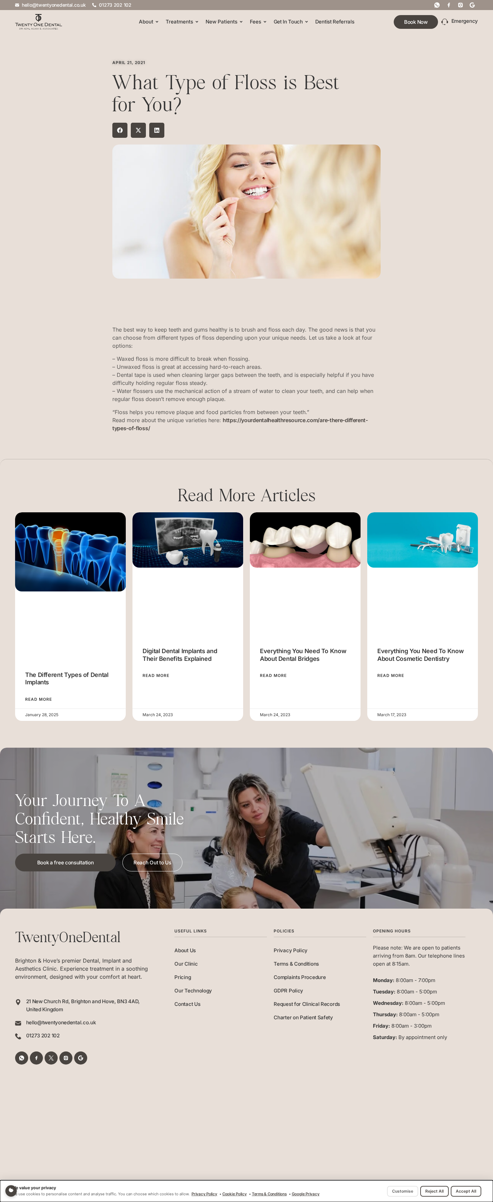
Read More (38, 699)
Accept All (466, 1191)
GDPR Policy (288, 990)
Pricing (182, 977)
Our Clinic (186, 964)
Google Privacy (306, 1194)
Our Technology (193, 990)
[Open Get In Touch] (307, 22)
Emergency (464, 21)
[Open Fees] (265, 22)
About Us (185, 950)
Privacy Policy (291, 950)
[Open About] (157, 22)
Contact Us (187, 1004)
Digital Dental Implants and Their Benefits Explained (180, 654)
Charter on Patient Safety (303, 1017)
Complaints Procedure (300, 977)
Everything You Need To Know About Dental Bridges (303, 654)
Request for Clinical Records (307, 1004)
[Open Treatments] (197, 22)
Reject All (434, 1191)
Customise (402, 1191)
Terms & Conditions (296, 964)
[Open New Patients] (241, 22)
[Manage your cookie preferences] (11, 1191)
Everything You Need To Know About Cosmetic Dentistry (420, 654)
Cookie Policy (234, 1194)
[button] (119, 130)
